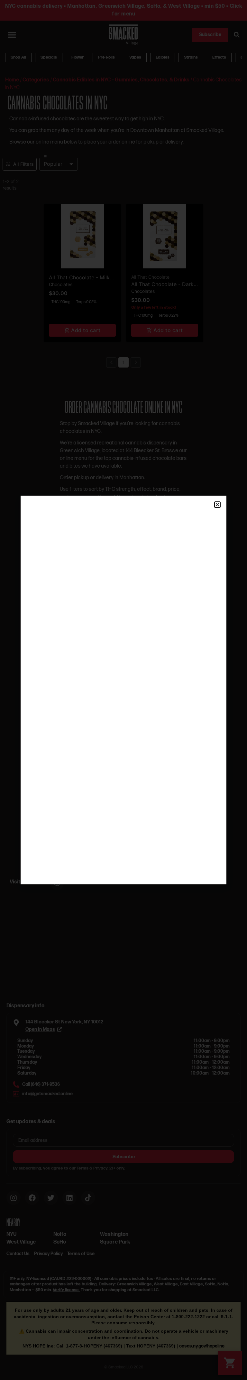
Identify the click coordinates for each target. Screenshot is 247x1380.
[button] (217, 504)
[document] (123, 690)
